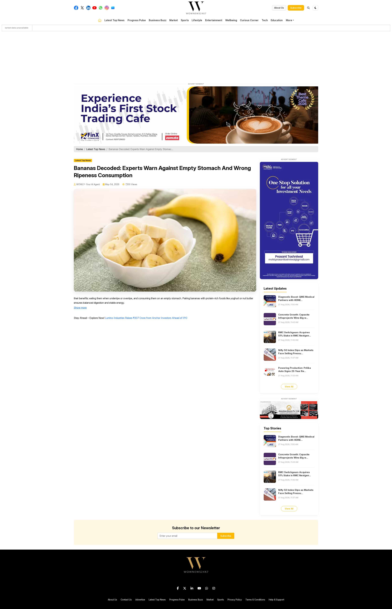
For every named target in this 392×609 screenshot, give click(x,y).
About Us (279, 7)
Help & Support (276, 599)
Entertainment (213, 20)
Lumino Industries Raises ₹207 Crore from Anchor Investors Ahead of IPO (146, 317)
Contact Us (126, 599)
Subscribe (296, 7)
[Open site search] (308, 8)
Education (277, 20)
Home (79, 149)
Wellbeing (231, 20)
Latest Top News (114, 20)
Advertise (140, 599)
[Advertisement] (196, 56)
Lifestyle (197, 20)
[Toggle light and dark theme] (315, 8)
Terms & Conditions (255, 599)
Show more (80, 307)
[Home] (99, 20)
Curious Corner (249, 20)
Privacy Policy (235, 599)
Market (173, 20)
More (289, 20)
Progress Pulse (137, 20)
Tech (265, 20)
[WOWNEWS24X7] (196, 7)
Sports (185, 20)
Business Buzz (157, 20)
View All (289, 386)
